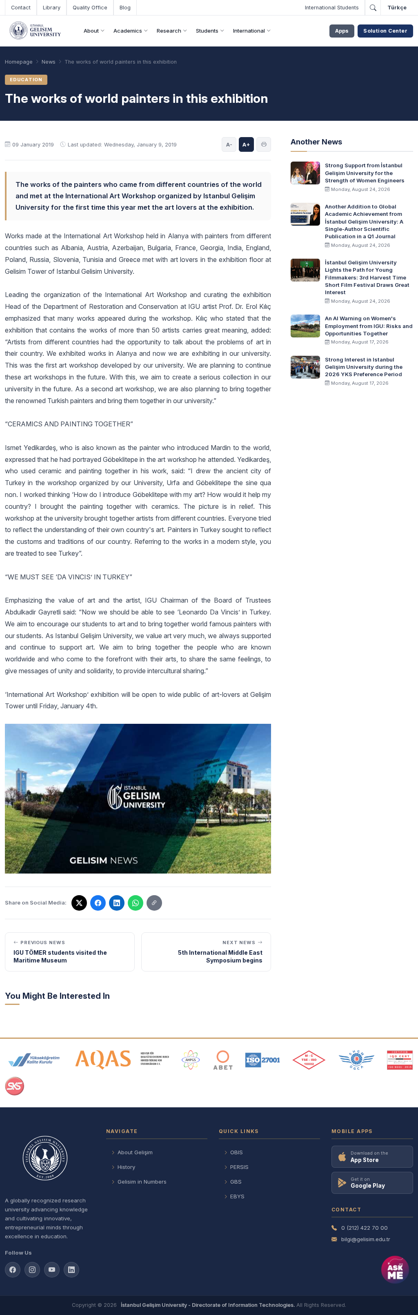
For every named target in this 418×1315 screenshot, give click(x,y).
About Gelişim (135, 1152)
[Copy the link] (154, 903)
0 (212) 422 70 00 (364, 1227)
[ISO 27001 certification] (262, 1060)
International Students (332, 7)
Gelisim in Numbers (142, 1181)
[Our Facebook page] (12, 1269)
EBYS (237, 1196)
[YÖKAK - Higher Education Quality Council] (34, 1060)
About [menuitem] (91, 30)
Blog (125, 7)
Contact (21, 7)
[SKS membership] (14, 1086)
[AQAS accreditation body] (122, 1060)
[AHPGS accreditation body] (191, 1060)
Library (51, 7)
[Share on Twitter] (79, 903)
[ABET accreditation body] (223, 1060)
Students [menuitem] (207, 30)
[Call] (372, 8)
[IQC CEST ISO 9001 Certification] (400, 1060)
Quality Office (90, 7)
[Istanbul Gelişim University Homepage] (50, 1159)
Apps (342, 31)
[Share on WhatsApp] (135, 903)
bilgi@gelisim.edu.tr (365, 1239)
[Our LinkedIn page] (117, 903)
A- (229, 144)
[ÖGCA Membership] (356, 1060)
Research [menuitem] (169, 30)
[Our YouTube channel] (52, 1269)
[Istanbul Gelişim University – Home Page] (36, 31)
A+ (246, 144)
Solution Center (385, 31)
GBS (236, 1181)
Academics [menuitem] (127, 30)
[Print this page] (263, 144)
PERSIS (239, 1167)
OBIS (236, 1152)
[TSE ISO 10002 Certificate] (309, 1060)
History (126, 1167)
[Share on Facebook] (98, 903)
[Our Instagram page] (32, 1269)
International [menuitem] (249, 30)
